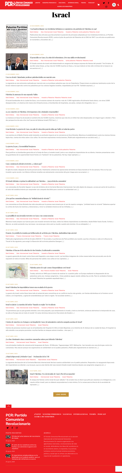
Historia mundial (49, 270)
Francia (18, 236)
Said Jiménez (34, 32)
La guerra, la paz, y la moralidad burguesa (21, 146)
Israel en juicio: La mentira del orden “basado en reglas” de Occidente (31, 304)
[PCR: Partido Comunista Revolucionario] (19, 6)
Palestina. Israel (94, 32)
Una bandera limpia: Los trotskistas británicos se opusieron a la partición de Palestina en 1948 (63, 29)
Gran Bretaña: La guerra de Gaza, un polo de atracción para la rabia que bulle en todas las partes (40, 129)
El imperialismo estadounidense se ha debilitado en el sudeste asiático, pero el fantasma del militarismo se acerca (26, 457)
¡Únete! (37, 2)
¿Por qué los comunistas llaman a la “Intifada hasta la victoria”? (28, 198)
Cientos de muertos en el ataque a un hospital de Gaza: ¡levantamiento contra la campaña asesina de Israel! (44, 322)
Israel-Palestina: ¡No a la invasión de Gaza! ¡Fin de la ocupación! (52, 374)
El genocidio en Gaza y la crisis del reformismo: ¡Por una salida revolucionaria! (57, 57)
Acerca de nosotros (64, 6)
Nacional (62, 2)
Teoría (83, 2)
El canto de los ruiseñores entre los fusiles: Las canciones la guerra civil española (24, 446)
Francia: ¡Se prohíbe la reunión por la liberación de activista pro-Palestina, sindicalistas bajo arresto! (41, 233)
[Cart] (98, 5)
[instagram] (106, 6)
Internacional (73, 2)
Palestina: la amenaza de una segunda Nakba (21, 94)
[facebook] (108, 3)
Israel (55, 32)
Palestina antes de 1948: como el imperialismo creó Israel (50, 267)
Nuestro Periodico (49, 2)
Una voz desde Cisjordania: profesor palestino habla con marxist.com (30, 77)
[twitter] (104, 3)
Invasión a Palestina (72, 32)
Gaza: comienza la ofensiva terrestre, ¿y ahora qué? (24, 164)
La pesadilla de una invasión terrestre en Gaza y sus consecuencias (29, 215)
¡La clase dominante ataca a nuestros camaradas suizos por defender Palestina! (34, 339)
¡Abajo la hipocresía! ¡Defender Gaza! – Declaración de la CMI (27, 356)
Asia (42, 32)
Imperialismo (42, 359)
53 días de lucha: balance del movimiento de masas (26, 437)
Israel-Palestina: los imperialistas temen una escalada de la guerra (29, 287)
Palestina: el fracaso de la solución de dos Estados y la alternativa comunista (33, 250)
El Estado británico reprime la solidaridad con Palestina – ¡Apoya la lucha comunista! (36, 181)
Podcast (91, 2)
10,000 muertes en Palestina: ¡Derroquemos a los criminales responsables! (32, 112)
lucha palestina (84, 32)
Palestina (60, 32)
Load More (61, 394)
